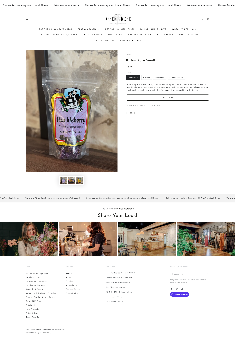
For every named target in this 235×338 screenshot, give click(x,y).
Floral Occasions (33, 277)
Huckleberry (133, 77)
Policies (69, 281)
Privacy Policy (72, 293)
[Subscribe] (207, 274)
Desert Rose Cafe (33, 317)
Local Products (32, 309)
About (68, 277)
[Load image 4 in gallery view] (79, 180)
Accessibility (71, 285)
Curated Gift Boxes (34, 301)
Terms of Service (73, 289)
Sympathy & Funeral (34, 289)
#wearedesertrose (124, 208)
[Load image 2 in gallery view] (71, 180)
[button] (27, 19)
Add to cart (167, 98)
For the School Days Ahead (37, 273)
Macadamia (159, 77)
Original (146, 77)
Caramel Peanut (176, 77)
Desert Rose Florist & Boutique (41, 329)
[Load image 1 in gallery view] (63, 180)
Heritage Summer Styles (36, 281)
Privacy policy (46, 332)
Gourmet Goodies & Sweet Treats (40, 297)
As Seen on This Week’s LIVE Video (41, 293)
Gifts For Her (31, 305)
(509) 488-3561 (126, 277)
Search (69, 273)
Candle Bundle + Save (35, 285)
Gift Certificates (32, 313)
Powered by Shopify (32, 333)
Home (128, 54)
